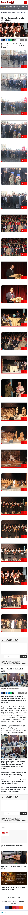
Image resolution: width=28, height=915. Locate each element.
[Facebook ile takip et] (7, 907)
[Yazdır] (15, 40)
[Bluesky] (6, 40)
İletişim (14, 901)
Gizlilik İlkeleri (21, 901)
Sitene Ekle (13, 903)
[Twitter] (4, 40)
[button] (21, 40)
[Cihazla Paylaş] (13, 40)
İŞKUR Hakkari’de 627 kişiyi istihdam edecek (15, 7)
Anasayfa (5, 12)
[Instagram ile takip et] (17, 907)
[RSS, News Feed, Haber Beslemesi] (21, 907)
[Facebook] (2, 40)
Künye (9, 901)
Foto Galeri (12, 12)
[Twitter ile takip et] (10, 907)
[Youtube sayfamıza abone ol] (14, 907)
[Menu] (25, 2)
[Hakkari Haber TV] (7, 2)
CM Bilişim (6, 912)
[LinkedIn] (9, 40)
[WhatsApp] (11, 40)
